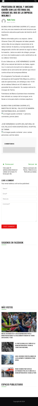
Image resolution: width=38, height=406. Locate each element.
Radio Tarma (11, 20)
